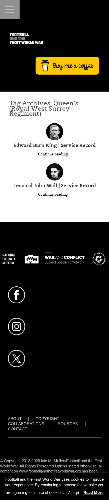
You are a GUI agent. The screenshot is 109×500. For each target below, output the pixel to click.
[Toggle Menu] (10, 9)
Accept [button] (73, 493)
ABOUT (15, 418)
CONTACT (17, 429)
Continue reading (53, 154)
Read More (93, 492)
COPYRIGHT (47, 418)
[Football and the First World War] (54, 38)
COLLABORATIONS (26, 423)
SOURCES (68, 423)
